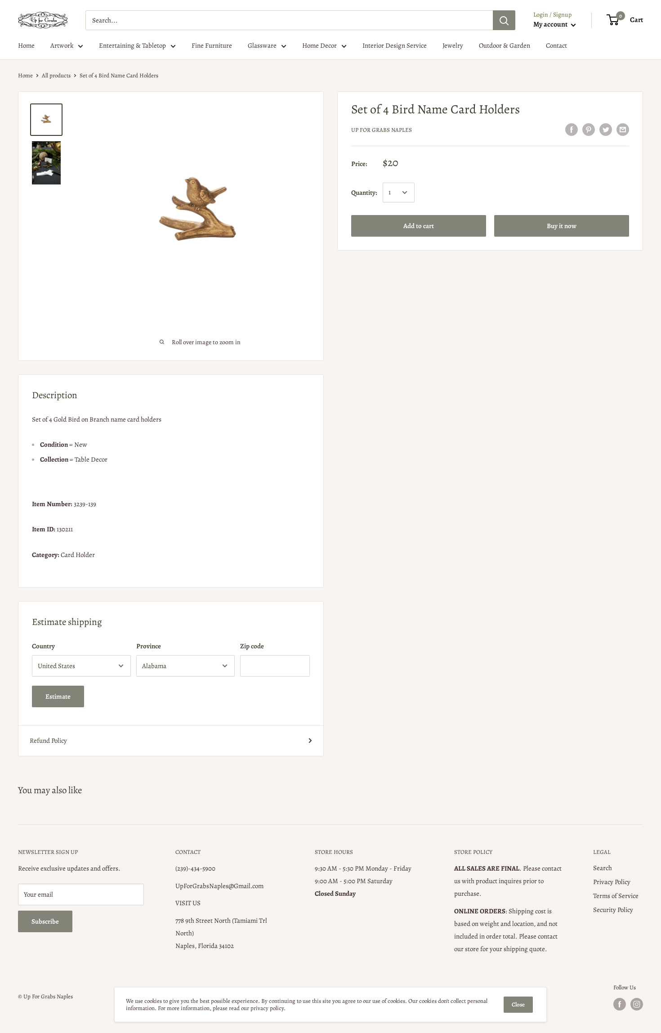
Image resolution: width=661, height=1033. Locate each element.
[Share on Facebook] (571, 129)
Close (518, 1004)
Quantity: (364, 192)
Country (43, 646)
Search (602, 867)
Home (26, 45)
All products (56, 75)
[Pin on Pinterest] (588, 129)
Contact (556, 45)
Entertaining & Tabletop (132, 45)
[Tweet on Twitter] (605, 129)
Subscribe (45, 921)
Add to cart (418, 225)
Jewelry (452, 45)
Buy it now (561, 225)
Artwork (61, 45)
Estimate (58, 696)
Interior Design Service (394, 45)
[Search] (504, 20)
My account (551, 24)
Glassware (262, 45)
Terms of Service (616, 895)
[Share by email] (622, 129)
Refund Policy (48, 740)
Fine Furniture (212, 45)
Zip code (252, 646)
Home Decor (319, 45)
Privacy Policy (611, 881)
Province (148, 646)
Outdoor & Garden (504, 45)
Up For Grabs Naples (381, 130)
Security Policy (613, 909)
